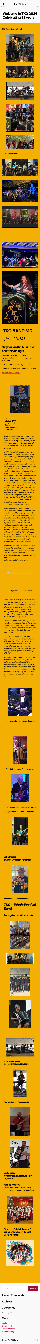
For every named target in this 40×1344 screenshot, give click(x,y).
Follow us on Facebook (11, 373)
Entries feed (7, 1326)
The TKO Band (20, 4)
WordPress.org (8, 1332)
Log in (4, 1323)
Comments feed (8, 1329)
